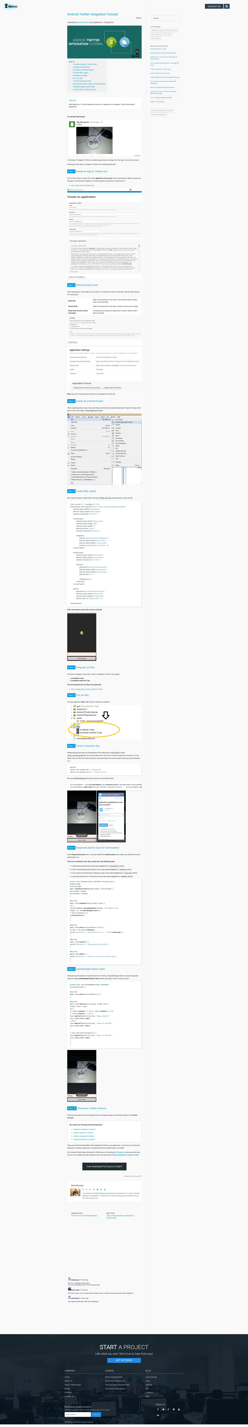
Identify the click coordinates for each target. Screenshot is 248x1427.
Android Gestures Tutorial (158, 49)
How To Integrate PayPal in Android (161, 97)
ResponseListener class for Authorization (90, 84)
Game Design (156, 38)
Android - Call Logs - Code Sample (160, 69)
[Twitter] (163, 1409)
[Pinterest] (173, 1409)
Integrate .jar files (80, 75)
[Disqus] (104, 1250)
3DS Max (154, 30)
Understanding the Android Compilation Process (165, 77)
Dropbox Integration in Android (83, 1136)
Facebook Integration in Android (84, 1139)
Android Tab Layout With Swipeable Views (163, 53)
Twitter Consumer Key (82, 81)
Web (169, 34)
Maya (158, 34)
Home (67, 1377)
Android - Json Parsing (157, 102)
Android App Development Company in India (123, 1155)
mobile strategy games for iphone (162, 110)
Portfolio (68, 1392)
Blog (168, 30)
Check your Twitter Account (85, 89)
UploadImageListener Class (84, 87)
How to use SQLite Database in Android (162, 87)
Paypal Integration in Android (83, 1133)
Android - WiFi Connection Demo (160, 73)
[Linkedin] (158, 1415)
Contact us (121, 1152)
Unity (163, 34)
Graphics (174, 30)
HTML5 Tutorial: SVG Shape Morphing (84, 1216)
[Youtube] (179, 1409)
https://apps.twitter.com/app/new (82, 185)
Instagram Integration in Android (84, 1129)
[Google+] (168, 1409)
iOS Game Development (115, 1388)
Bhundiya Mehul (82, 22)
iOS (153, 34)
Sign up (96, 1415)
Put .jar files (78, 78)
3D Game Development (115, 1381)
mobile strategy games (159, 114)
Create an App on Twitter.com (85, 64)
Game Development (113, 1377)
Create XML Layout (81, 73)
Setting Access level (82, 67)
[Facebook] (158, 1409)
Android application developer (104, 1193)
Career (67, 1388)
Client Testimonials (73, 1385)
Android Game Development (117, 1385)
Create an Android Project (84, 70)
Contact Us (214, 6)
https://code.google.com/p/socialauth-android (87, 689)
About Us (68, 1381)
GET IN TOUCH (124, 1360)
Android (139, 18)
